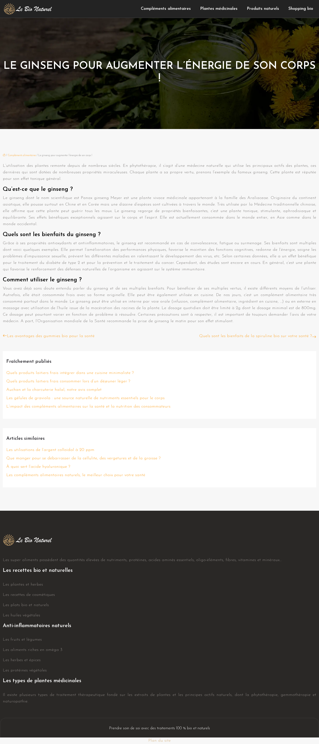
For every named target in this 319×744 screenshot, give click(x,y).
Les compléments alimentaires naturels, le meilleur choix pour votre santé (75, 475)
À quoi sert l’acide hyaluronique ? (38, 467)
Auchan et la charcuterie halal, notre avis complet (54, 390)
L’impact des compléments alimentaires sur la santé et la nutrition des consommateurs (88, 407)
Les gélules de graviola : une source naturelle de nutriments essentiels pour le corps (85, 398)
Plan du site (159, 741)
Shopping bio (300, 9)
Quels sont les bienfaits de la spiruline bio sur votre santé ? (255, 336)
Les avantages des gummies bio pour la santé (51, 336)
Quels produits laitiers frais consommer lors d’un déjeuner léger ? (68, 381)
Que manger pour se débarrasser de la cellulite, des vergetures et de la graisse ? (83, 458)
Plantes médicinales (218, 9)
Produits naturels (263, 9)
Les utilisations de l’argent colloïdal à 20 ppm (50, 450)
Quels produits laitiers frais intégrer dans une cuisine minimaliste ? (70, 373)
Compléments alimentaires (166, 9)
